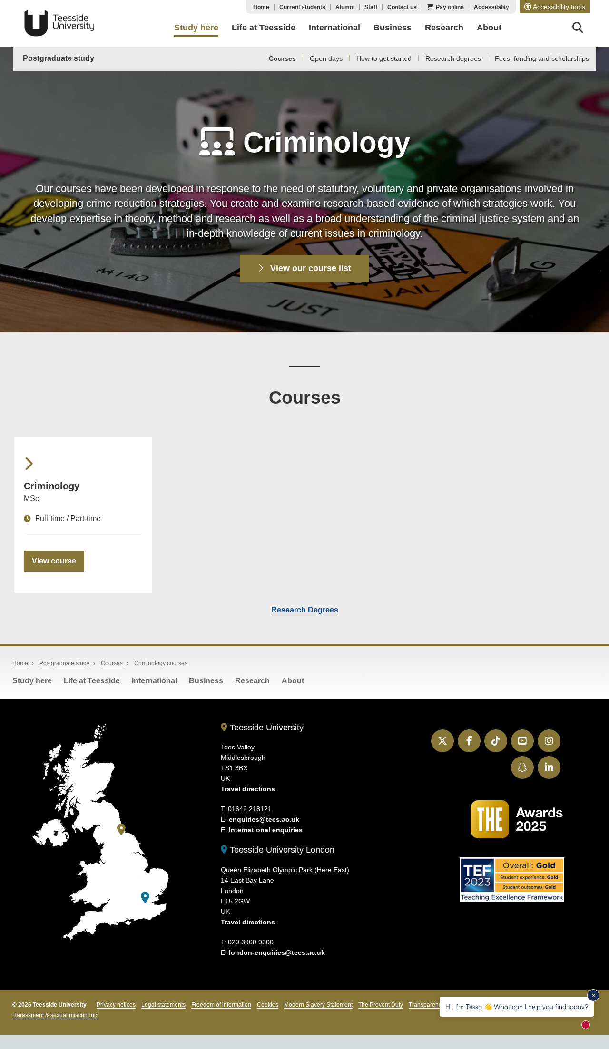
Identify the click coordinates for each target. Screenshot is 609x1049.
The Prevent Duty (380, 1004)
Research (252, 681)
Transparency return (435, 1004)
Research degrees (453, 58)
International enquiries (266, 830)
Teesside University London (280, 850)
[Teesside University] (121, 829)
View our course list (309, 268)
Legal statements (163, 1004)
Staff (370, 7)
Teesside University (59, 23)
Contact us (402, 7)
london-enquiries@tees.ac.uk (277, 952)
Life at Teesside (92, 681)
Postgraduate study (58, 58)
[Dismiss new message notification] (593, 995)
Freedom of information (221, 1004)
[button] (555, 6)
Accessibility (491, 7)
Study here (32, 681)
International (154, 681)
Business (206, 681)
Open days (326, 58)
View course (54, 561)
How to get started (384, 58)
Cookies (267, 1004)
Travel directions (248, 789)
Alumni (344, 7)
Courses (282, 58)
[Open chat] (590, 1028)
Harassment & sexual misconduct (55, 1015)
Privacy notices (116, 1004)
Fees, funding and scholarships (542, 58)
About (293, 681)
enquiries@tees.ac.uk (264, 819)
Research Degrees (304, 610)
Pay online (450, 7)
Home (261, 7)
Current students (302, 7)
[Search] (577, 29)
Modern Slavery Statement (318, 1004)
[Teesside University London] (145, 897)
